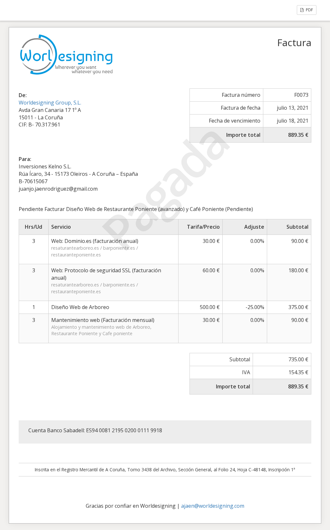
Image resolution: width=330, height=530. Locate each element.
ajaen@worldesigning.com (212, 505)
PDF (309, 10)
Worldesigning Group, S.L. (50, 102)
